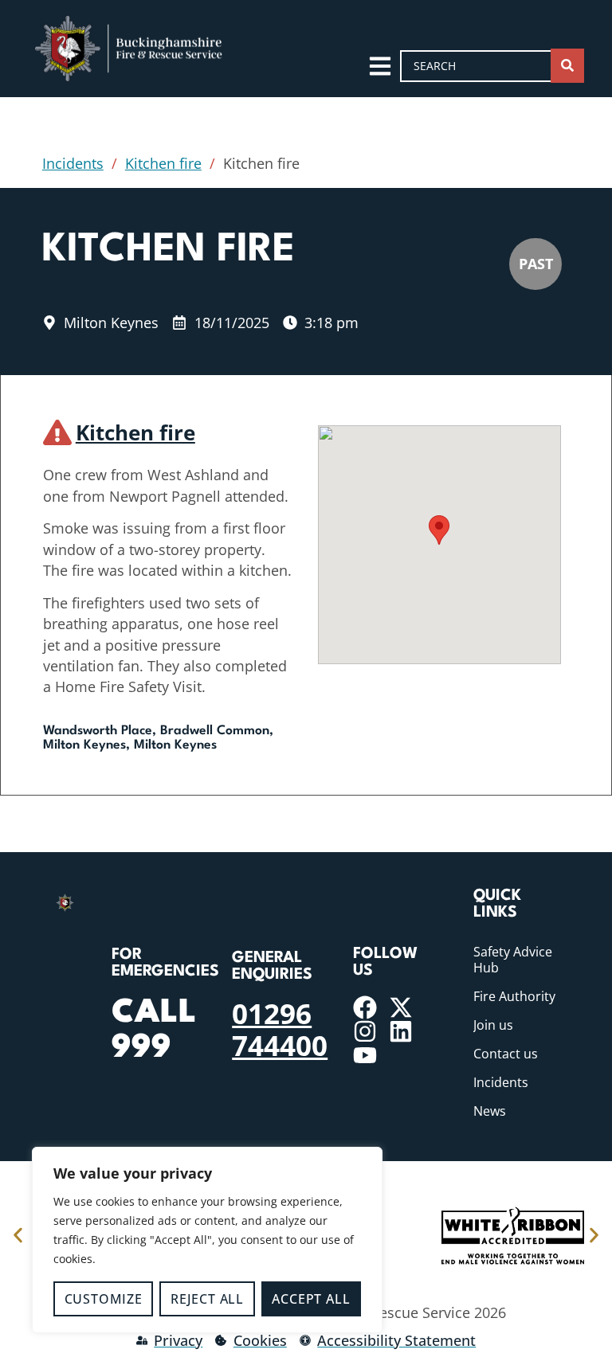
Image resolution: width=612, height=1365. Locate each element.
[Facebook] (365, 1007)
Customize (104, 1299)
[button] (439, 530)
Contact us (505, 1053)
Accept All (311, 1299)
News (489, 1111)
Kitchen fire (163, 163)
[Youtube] (365, 1055)
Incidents (73, 163)
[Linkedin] (401, 1031)
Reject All (207, 1299)
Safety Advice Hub (512, 959)
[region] (207, 1240)
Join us (493, 1025)
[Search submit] (567, 66)
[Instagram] (365, 1031)
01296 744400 (280, 1029)
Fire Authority (514, 996)
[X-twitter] (401, 1007)
